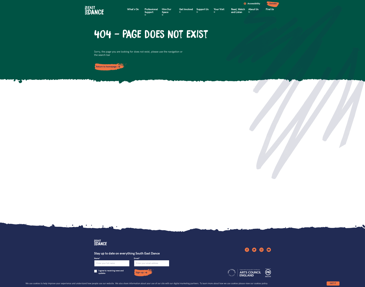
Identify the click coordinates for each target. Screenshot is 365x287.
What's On (133, 9)
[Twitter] (254, 250)
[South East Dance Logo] (94, 10)
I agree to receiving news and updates (111, 271)
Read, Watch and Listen (238, 11)
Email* (137, 258)
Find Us (270, 9)
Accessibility (254, 3)
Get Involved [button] (186, 9)
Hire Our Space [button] (166, 11)
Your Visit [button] (219, 9)
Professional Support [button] (151, 11)
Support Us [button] (202, 9)
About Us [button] (253, 9)
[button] (333, 283)
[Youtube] (269, 250)
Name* (97, 258)
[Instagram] (261, 250)
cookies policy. (261, 283)
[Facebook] (247, 250)
